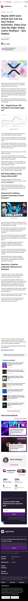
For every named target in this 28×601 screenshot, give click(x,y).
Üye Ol (14, 514)
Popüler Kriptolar (3, 583)
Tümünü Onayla (15, 597)
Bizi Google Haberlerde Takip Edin (15, 355)
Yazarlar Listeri (21, 474)
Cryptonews (3, 12)
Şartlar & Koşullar (3, 557)
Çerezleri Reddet (5, 597)
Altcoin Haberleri (10, 12)
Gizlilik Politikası (4, 567)
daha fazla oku (14, 464)
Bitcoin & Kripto (12, 583)
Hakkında (21, 582)
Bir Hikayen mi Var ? (15, 557)
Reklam (13, 562)
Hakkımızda (4, 562)
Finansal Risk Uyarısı (4, 572)
